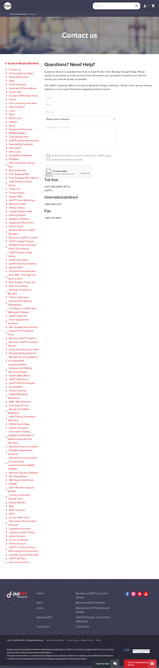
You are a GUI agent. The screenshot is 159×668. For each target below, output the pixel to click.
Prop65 (11, 484)
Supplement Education (19, 223)
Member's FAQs (15, 204)
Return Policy (87, 640)
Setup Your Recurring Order (22, 349)
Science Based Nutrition (18, 14)
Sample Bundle (15, 502)
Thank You (12, 189)
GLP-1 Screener (15, 510)
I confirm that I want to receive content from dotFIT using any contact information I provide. (78, 157)
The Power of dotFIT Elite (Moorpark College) (20, 310)
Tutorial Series (14, 193)
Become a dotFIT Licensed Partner (21, 344)
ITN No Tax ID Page (17, 424)
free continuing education (21, 103)
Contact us (13, 70)
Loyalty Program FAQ (18, 211)
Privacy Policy (72, 640)
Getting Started (15, 215)
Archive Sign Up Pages (19, 73)
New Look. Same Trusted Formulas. (20, 523)
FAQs (98, 640)
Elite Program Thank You (20, 282)
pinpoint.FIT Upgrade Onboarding (18, 302)
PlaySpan (12, 159)
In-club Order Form (17, 517)
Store (10, 126)
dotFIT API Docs (15, 558)
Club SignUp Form (17, 405)
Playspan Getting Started (20, 353)
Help (9, 114)
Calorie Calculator (16, 428)
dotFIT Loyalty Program (19, 241)
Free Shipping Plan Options (22, 178)
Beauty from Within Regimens (17, 411)
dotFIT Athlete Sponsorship (22, 140)
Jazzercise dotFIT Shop (19, 532)
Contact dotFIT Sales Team (21, 96)
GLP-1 (10, 514)
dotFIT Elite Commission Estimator (20, 418)
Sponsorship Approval (19, 144)
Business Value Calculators (21, 446)
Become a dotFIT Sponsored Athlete (93, 610)
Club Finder (13, 92)
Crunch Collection (17, 540)
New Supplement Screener (21, 327)
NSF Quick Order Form (19, 480)
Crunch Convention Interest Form (17, 497)
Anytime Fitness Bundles (20, 271)
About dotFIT (44, 617)
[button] (146, 6)
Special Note (14, 267)
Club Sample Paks (16, 137)
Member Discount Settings (21, 473)
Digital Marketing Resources (16, 396)
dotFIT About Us (16, 316)
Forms (10, 99)
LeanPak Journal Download (22, 555)
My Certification (15, 170)
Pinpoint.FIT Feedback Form (19, 332)
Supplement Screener (19, 129)
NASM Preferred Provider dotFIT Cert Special (20, 247)
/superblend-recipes (18, 529)
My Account (13, 118)
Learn (10, 111)
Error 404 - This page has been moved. (20, 276)
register (11, 122)
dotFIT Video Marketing (20, 200)
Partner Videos (15, 208)
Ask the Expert (15, 107)
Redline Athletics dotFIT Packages (20, 232)
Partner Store (14, 226)
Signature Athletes (17, 219)
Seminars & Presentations (20, 88)
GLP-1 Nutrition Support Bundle (19, 489)
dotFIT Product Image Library (18, 254)
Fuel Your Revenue (17, 562)
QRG (9, 81)
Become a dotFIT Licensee (21, 237)
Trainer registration (17, 297)
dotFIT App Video (16, 260)
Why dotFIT (13, 148)
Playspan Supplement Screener (18, 452)
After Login (13, 152)
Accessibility (14, 387)
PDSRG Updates (15, 133)
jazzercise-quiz (15, 536)
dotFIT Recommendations (21, 264)
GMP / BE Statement (18, 402)
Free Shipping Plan (17, 174)
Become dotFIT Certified (20, 338)
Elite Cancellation (16, 286)
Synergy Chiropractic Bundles (18, 291)
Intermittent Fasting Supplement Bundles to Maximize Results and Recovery (19, 437)
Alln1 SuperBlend (16, 476)
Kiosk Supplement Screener (17, 321)
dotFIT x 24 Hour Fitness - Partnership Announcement (21, 549)
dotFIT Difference (16, 379)
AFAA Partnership (16, 77)
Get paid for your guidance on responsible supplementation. (21, 360)
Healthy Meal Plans (17, 376)
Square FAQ (13, 196)
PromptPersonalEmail (18, 155)
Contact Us (43, 626)
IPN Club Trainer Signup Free (20, 164)
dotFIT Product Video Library (18, 183)
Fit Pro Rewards (15, 84)
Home (40, 593)
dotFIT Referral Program (20, 383)
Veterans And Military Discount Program (18, 370)
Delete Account (15, 543)
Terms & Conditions (55, 640)
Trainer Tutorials (15, 390)
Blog (9, 506)
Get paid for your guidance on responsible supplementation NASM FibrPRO (21, 463)
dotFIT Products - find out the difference (93, 619)
